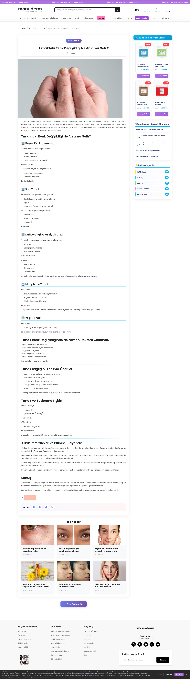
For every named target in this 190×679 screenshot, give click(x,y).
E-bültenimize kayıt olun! (133, 654)
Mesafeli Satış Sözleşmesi (60, 631)
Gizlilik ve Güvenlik (58, 639)
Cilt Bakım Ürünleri (91, 631)
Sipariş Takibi (23, 647)
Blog (30, 28)
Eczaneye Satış (56, 655)
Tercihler (169, 674)
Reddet (159, 674)
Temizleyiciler (89, 643)
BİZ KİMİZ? (166, 18)
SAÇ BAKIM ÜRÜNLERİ (71, 18)
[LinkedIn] (158, 644)
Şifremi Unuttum (24, 639)
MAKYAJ (101, 18)
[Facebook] (139, 644)
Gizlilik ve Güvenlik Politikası (95, 675)
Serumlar (87, 635)
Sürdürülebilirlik (56, 659)
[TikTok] (152, 644)
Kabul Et (179, 674)
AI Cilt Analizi (141, 18)
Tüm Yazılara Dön (75, 604)
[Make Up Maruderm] (137, 10)
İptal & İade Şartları (58, 643)
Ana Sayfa (22, 28)
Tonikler (87, 647)
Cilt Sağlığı (30, 497)
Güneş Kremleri (90, 651)
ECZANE (154, 18)
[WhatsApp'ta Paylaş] (52, 507)
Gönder (163, 660)
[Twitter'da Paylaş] (46, 507)
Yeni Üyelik (22, 631)
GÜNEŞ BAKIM (89, 18)
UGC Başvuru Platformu (60, 651)
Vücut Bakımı (40, 28)
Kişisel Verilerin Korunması (60, 635)
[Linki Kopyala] (33, 507)
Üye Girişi (21, 635)
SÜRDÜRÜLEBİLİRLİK (116, 18)
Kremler (87, 639)
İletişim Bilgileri (23, 643)
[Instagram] (133, 644)
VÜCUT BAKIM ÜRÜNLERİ (49, 18)
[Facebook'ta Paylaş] (40, 507)
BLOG (130, 18)
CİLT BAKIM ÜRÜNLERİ (28, 18)
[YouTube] (145, 644)
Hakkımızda (55, 647)
